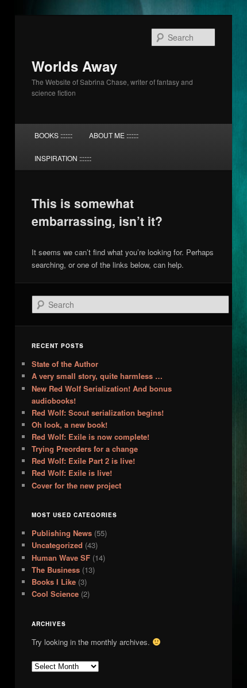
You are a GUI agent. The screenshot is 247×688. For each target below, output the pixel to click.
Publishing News (62, 532)
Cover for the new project (76, 485)
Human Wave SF (61, 557)
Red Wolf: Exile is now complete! (90, 436)
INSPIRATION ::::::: (62, 158)
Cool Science (55, 593)
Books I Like (54, 581)
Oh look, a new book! (69, 424)
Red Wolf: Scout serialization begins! (98, 412)
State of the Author (65, 363)
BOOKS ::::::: (53, 135)
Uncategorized (57, 545)
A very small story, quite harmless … (97, 375)
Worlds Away (74, 66)
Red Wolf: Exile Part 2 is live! (83, 460)
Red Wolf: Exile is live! (72, 472)
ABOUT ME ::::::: (113, 135)
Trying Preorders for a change (85, 448)
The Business (56, 569)
